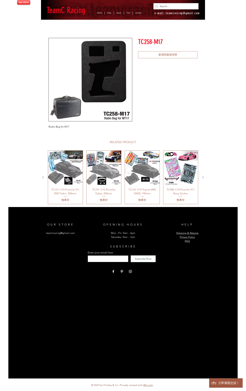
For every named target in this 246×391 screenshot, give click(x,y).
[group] (123, 177)
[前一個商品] (43, 177)
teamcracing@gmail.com (183, 13)
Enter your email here (100, 252)
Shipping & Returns (187, 233)
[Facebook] (113, 271)
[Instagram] (130, 271)
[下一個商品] (203, 177)
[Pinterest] (122, 271)
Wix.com (148, 385)
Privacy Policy (187, 237)
